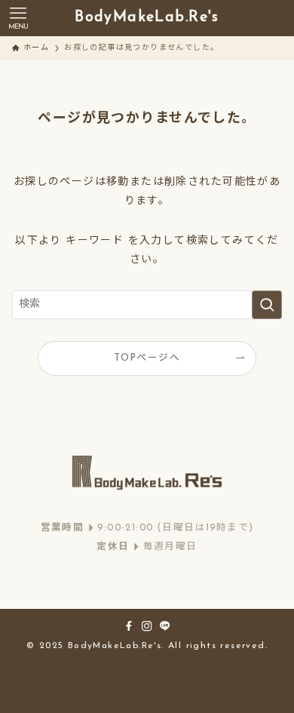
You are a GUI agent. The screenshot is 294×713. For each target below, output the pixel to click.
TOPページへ (147, 358)
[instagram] (147, 626)
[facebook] (129, 626)
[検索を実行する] (267, 304)
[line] (165, 626)
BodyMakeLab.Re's (147, 18)
